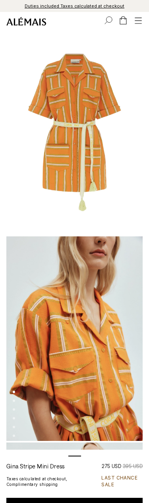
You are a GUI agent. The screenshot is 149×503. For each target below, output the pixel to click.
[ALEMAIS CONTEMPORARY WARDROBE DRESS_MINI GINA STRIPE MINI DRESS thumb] (14, 392)
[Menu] (138, 20)
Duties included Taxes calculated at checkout (74, 6)
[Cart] (123, 20)
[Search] (108, 20)
